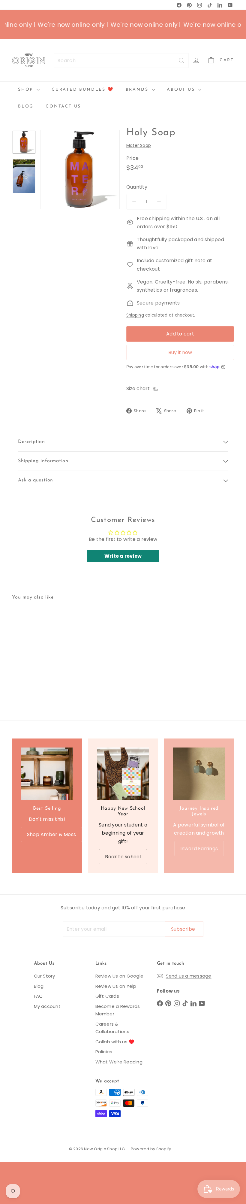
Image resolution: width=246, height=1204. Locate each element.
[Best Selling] (47, 773)
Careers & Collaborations (112, 1028)
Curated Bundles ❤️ (83, 89)
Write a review (123, 556)
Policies (103, 1051)
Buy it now (180, 352)
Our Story (44, 976)
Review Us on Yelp (115, 986)
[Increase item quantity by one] (158, 201)
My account (47, 1006)
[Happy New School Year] (123, 773)
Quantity (136, 186)
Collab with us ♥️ (115, 1042)
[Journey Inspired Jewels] (199, 773)
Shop (26, 89)
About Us (182, 89)
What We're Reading (118, 1062)
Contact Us (63, 106)
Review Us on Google (119, 976)
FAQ (38, 996)
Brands (138, 89)
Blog (26, 106)
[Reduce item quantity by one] (134, 201)
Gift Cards (107, 996)
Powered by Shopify (151, 1149)
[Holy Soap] (28, 646)
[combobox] (121, 60)
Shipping (135, 315)
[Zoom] (80, 169)
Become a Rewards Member (117, 1010)
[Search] (181, 60)
